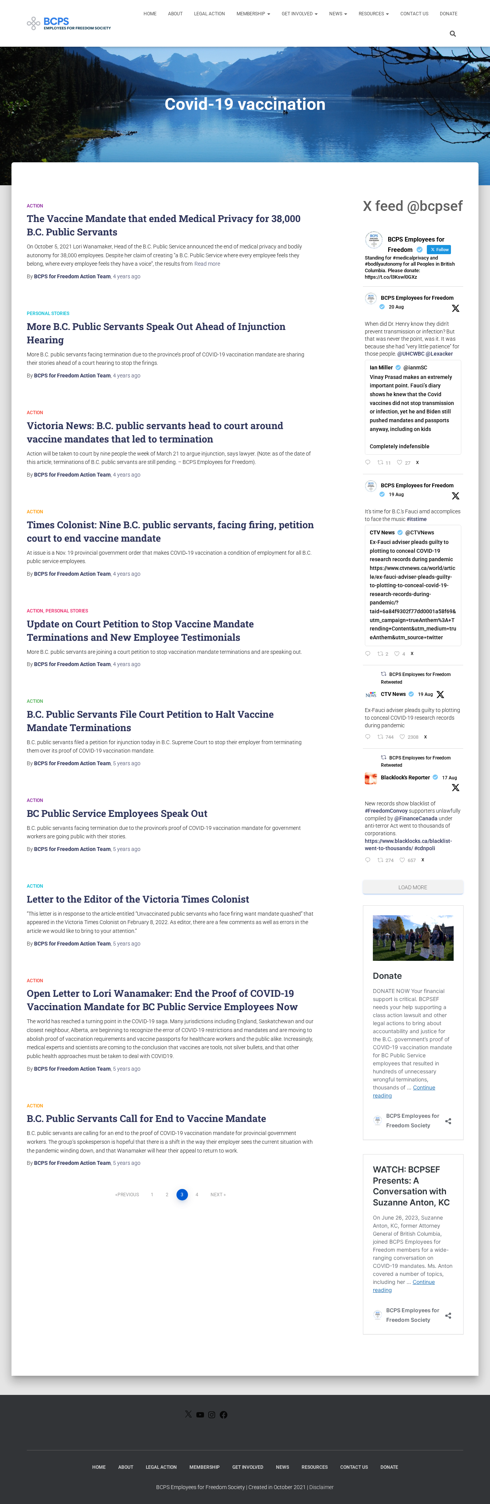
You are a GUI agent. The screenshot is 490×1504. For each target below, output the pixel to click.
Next (216, 1194)
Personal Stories (48, 313)
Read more (207, 264)
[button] (268, 13)
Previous (128, 1194)
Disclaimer (321, 1487)
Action (35, 206)
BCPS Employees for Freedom (417, 298)
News (336, 13)
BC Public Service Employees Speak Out (117, 813)
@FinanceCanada (416, 818)
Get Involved (298, 13)
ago (126, 276)
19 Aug (396, 494)
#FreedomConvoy (386, 811)
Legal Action (209, 13)
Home (150, 13)
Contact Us (414, 13)
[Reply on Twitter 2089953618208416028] (369, 654)
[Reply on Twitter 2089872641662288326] (369, 737)
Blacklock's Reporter (405, 777)
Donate (448, 13)
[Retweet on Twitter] (383, 674)
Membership (251, 13)
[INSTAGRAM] (211, 1417)
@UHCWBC (411, 354)
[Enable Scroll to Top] (475, 1488)
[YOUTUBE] (200, 1417)
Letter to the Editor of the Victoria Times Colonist (138, 899)
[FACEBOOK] (223, 1417)
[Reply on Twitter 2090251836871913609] (369, 463)
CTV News (393, 694)
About (175, 13)
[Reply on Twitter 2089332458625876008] (369, 861)
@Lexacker (439, 354)
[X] (188, 1416)
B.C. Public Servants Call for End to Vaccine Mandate (146, 1118)
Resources (372, 13)
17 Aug (449, 778)
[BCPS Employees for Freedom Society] (69, 23)
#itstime (417, 519)
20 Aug (396, 307)
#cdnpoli (424, 848)
